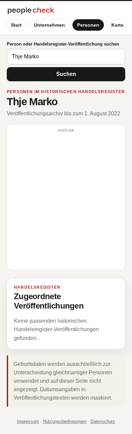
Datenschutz (102, 421)
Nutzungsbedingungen (64, 421)
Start (16, 25)
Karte (117, 25)
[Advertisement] (66, 200)
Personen (88, 25)
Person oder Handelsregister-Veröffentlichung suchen (63, 44)
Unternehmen (49, 25)
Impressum (28, 421)
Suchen (66, 74)
